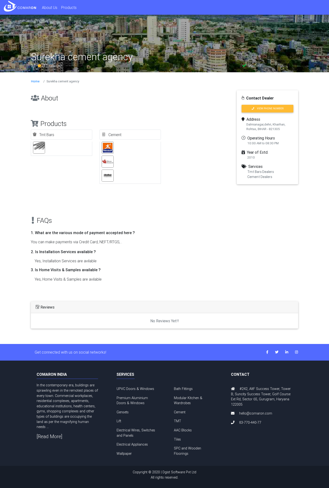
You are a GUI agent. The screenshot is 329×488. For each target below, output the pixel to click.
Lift (119, 421)
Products (69, 7)
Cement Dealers (259, 177)
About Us (49, 7)
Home (35, 81)
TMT (177, 421)
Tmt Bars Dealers (260, 172)
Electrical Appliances (132, 444)
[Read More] (49, 436)
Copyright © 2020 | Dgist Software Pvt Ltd (164, 475)
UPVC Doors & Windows (135, 389)
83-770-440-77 (250, 422)
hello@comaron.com (255, 413)
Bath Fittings (183, 389)
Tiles (177, 439)
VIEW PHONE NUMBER (268, 108)
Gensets (123, 412)
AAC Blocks (183, 430)
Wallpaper (124, 453)
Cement (179, 412)
